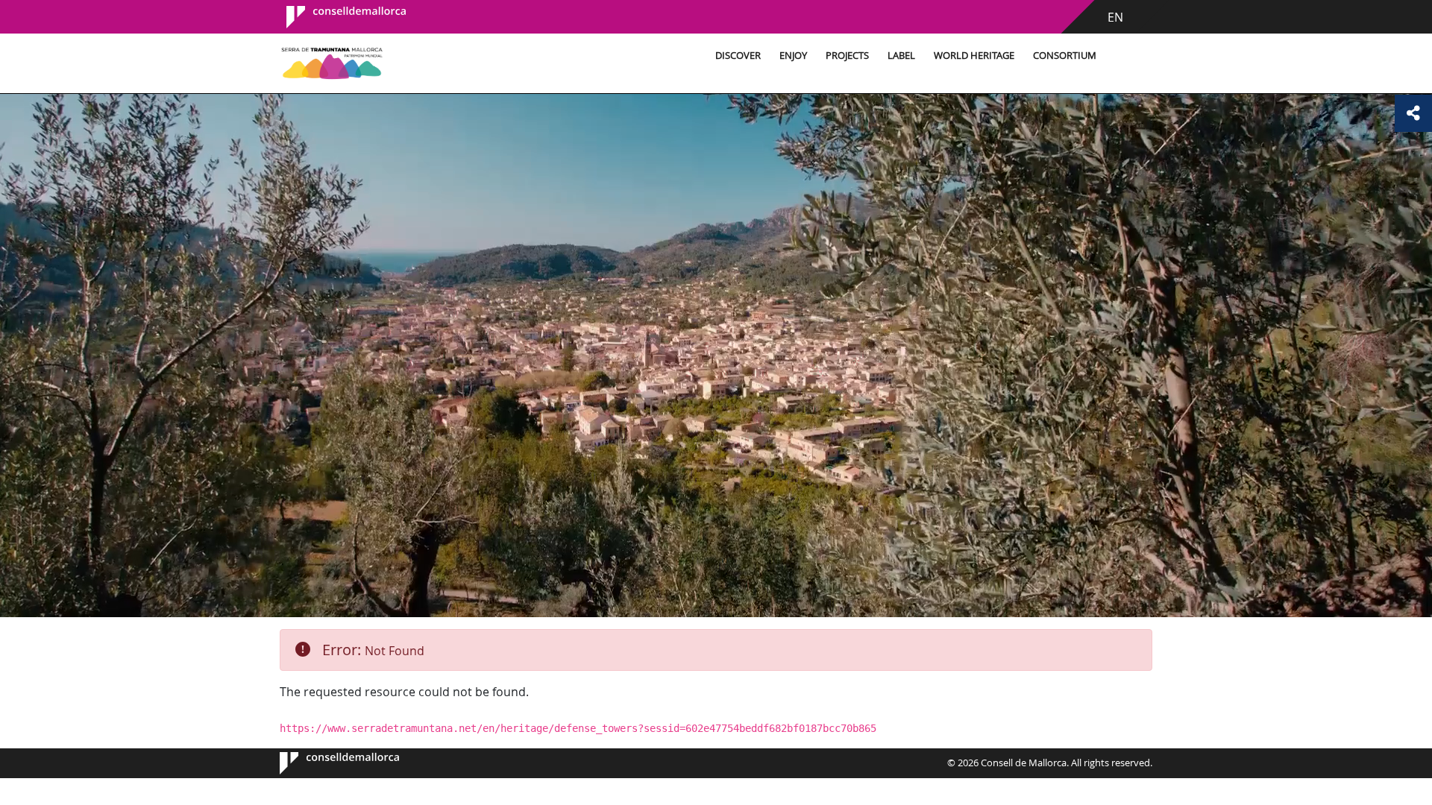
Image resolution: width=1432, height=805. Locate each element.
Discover (738, 55)
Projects (847, 55)
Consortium (1064, 55)
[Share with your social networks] (1413, 113)
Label (901, 55)
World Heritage (974, 55)
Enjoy (793, 55)
